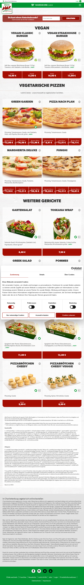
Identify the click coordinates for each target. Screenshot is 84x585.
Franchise (22, 577)
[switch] (32, 307)
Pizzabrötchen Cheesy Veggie (62, 365)
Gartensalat (22, 210)
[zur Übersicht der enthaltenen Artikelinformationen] (40, 33)
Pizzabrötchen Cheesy (22, 365)
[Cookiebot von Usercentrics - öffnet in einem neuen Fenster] (73, 268)
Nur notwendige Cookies (15, 315)
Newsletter (32, 577)
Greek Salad (22, 260)
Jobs (50, 577)
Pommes (62, 260)
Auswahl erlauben (42, 315)
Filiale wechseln (11, 577)
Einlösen (70, 18)
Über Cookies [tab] (69, 274)
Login (77, 1)
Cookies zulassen (68, 315)
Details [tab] (42, 274)
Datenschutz (36, 581)
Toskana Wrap (62, 210)
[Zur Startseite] (7, 8)
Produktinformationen (68, 577)
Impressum (47, 581)
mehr (32, 67)
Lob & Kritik (42, 577)
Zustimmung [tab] (14, 274)
